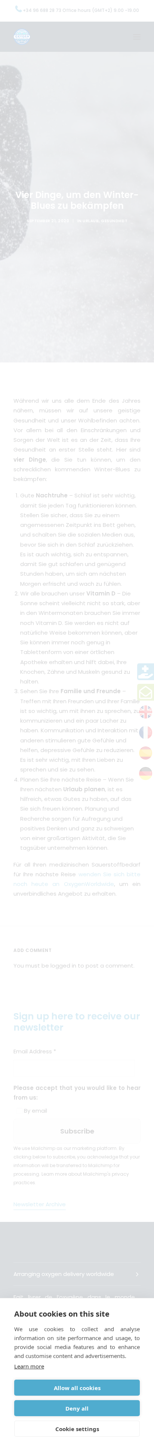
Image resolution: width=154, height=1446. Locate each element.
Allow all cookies (77, 1388)
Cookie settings (77, 1429)
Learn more (29, 1366)
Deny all (77, 1408)
